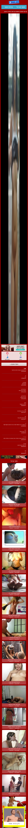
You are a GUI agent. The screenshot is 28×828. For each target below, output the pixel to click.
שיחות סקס (9, 7)
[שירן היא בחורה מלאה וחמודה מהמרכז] (14, 739)
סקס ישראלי (20, 7)
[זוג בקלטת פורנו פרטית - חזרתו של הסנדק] (14, 628)
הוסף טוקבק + (14, 364)
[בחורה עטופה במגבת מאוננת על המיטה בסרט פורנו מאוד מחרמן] (14, 761)
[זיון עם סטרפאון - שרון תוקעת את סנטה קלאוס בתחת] (14, 805)
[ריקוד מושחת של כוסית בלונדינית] (14, 605)
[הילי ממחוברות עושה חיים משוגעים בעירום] (14, 472)
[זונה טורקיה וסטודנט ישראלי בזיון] (14, 783)
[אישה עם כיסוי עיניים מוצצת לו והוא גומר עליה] (14, 494)
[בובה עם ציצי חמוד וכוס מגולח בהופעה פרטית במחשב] (14, 539)
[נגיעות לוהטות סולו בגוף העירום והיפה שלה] (14, 672)
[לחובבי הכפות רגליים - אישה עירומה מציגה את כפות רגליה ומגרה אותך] (14, 583)
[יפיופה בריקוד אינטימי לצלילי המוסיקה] (14, 561)
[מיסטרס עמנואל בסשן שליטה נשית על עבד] (14, 650)
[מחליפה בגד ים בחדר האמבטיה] (14, 717)
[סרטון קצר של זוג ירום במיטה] (14, 694)
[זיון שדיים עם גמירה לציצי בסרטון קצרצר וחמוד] (14, 516)
